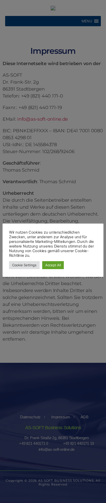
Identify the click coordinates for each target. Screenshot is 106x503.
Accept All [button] (53, 265)
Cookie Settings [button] (24, 265)
